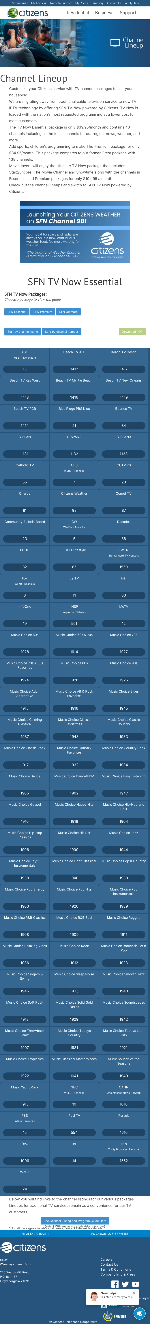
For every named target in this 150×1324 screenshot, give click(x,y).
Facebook (115, 1284)
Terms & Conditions (115, 1269)
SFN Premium (42, 312)
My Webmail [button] (20, 3)
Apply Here (132, 3)
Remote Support (61, 3)
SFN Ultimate (68, 312)
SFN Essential (17, 312)
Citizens (27, 13)
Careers (106, 1259)
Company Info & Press (117, 1274)
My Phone (81, 3)
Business (104, 12)
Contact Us (114, 3)
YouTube (135, 1284)
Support (128, 12)
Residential (78, 12)
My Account (39, 3)
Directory (98, 3)
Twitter (125, 1284)
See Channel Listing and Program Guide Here (75, 1221)
